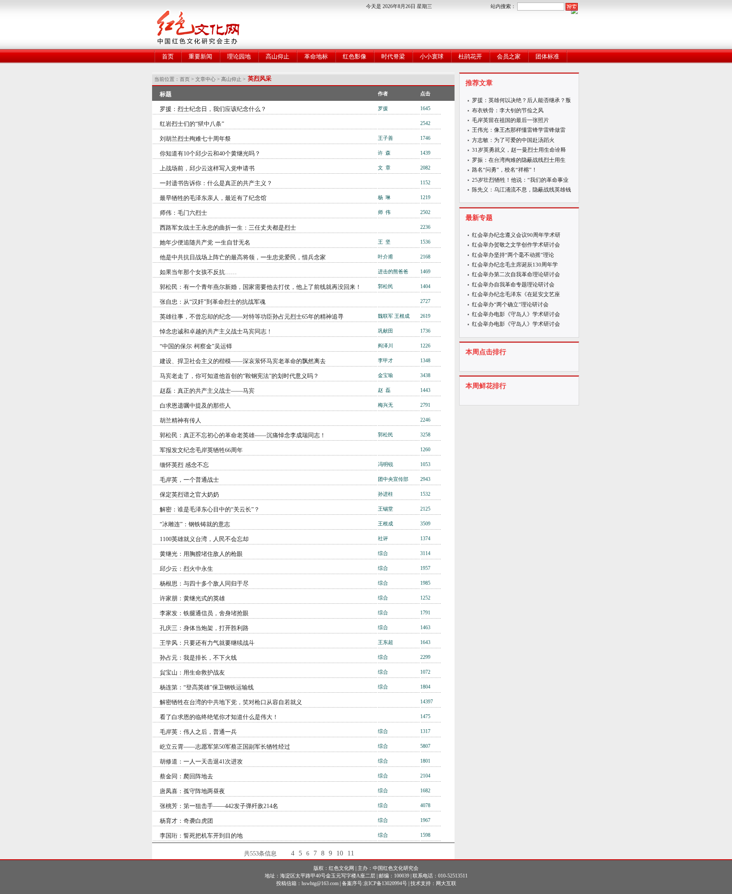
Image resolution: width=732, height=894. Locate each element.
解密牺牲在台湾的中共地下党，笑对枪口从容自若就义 (231, 702)
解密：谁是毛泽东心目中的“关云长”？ (210, 509)
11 (350, 853)
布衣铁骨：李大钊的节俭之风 (507, 110)
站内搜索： (503, 6)
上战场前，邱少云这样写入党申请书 (207, 168)
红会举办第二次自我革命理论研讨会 (516, 274)
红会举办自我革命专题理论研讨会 (513, 284)
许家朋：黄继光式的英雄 (192, 598)
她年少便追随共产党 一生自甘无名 (205, 242)
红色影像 (354, 56)
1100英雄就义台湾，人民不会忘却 (204, 539)
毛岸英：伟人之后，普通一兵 (198, 732)
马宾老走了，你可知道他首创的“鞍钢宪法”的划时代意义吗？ (239, 376)
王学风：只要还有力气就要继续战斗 (207, 643)
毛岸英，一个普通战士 (189, 480)
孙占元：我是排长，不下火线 (198, 658)
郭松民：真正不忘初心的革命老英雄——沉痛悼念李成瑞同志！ (243, 435)
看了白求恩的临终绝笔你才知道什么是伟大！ (219, 717)
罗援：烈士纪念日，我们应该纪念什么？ (213, 109)
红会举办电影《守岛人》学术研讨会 (516, 314)
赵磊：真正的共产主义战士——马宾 (207, 391)
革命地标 (316, 56)
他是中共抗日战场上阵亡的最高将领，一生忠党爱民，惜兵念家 (243, 257)
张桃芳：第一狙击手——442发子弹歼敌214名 (219, 806)
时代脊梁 (393, 56)
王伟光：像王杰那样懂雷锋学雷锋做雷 (519, 130)
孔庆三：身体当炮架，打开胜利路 (204, 628)
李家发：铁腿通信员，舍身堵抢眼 (204, 613)
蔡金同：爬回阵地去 (186, 776)
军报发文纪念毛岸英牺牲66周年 (201, 450)
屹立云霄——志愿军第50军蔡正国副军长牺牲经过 (225, 747)
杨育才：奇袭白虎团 (186, 821)
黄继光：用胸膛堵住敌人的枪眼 (201, 554)
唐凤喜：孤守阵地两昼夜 (192, 791)
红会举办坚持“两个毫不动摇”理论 (513, 255)
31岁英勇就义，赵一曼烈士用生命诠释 (519, 150)
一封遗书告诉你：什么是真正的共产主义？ (216, 183)
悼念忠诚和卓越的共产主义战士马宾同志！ (216, 331)
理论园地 (239, 56)
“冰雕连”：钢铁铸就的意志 (195, 524)
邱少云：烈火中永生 (186, 569)
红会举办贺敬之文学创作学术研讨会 (516, 245)
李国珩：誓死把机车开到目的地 (201, 836)
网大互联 (446, 883)
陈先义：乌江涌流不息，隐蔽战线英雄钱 (521, 189)
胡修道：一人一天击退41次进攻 (201, 761)
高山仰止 (277, 56)
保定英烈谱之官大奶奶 (189, 494)
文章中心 (205, 79)
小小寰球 (432, 56)
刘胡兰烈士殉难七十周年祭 (195, 139)
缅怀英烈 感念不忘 (184, 465)
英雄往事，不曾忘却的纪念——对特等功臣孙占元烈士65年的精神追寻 (252, 317)
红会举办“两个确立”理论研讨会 (510, 304)
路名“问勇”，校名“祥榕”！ (504, 170)
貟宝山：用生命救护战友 (192, 672)
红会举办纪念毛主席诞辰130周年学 (515, 264)
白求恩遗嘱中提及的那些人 (195, 406)
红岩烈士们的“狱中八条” (192, 124)
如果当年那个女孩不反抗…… (198, 272)
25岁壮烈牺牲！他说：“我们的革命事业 (520, 180)
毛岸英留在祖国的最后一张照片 (510, 120)
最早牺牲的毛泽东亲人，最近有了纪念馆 (213, 198)
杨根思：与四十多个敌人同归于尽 (204, 583)
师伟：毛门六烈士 (183, 213)
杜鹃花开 (470, 56)
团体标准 (547, 56)
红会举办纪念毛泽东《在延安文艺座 (516, 294)
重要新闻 (200, 56)
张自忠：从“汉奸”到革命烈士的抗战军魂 (213, 302)
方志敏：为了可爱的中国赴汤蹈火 (513, 140)
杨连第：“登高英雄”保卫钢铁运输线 (207, 687)
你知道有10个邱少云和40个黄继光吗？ (210, 153)
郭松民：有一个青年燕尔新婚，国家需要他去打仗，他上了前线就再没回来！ (260, 287)
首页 (168, 56)
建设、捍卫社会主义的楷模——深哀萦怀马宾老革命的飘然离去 (243, 361)
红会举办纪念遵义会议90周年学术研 (516, 235)
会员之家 (509, 56)
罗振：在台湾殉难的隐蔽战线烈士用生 (519, 160)
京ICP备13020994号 (385, 883)
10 (339, 853)
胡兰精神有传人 (180, 420)
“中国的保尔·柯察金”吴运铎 (196, 346)
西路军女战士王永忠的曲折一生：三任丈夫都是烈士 (228, 228)
